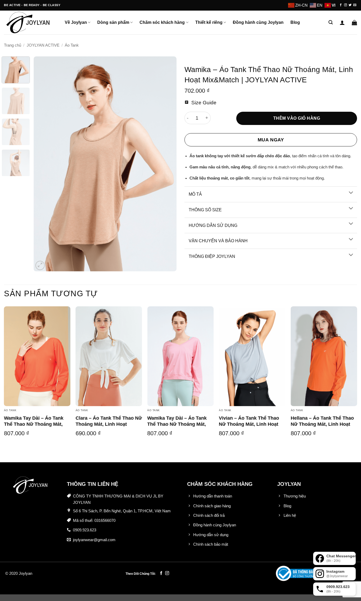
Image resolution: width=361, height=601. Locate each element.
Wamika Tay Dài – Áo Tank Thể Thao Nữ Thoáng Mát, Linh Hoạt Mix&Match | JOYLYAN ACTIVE (33, 427)
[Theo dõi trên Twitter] (350, 5)
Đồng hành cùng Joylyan (258, 22)
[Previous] (43, 163)
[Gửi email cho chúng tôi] (354, 5)
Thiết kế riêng (209, 22)
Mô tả (195, 194)
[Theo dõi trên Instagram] (345, 5)
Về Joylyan (76, 22)
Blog (295, 22)
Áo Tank (72, 45)
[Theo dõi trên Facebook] (340, 5)
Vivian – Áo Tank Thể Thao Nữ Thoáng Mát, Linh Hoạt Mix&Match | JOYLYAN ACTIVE (249, 427)
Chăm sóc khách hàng (162, 22)
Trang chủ (12, 45)
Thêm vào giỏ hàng (296, 118)
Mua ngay (271, 139)
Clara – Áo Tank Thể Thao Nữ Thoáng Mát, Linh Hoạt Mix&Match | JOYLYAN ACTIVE (109, 427)
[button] (330, 22)
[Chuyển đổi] (351, 193)
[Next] (167, 163)
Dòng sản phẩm (113, 22)
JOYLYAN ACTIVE (43, 45)
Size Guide (203, 102)
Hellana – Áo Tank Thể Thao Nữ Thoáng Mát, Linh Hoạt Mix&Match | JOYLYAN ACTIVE (322, 427)
